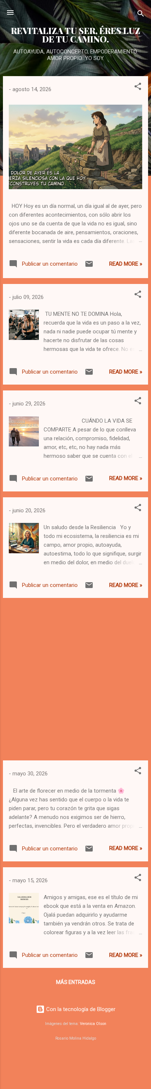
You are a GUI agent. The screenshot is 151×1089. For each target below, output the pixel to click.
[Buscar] (140, 15)
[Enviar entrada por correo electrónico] (89, 266)
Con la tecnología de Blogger (80, 1009)
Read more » (125, 264)
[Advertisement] (75, 679)
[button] (137, 87)
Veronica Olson (93, 1023)
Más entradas (75, 982)
